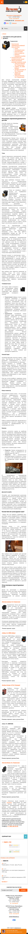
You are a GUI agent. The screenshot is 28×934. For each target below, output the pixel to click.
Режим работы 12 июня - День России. (12, 865)
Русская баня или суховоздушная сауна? (17, 58)
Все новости (4, 881)
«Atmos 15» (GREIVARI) (17, 73)
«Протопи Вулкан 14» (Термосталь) (19, 76)
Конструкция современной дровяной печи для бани (18, 45)
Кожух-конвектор (19, 53)
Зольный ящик (18, 51)
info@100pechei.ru (14, 916)
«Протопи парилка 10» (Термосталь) (19, 64)
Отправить (23, 890)
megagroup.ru (17, 927)
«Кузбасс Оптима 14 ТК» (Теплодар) (20, 70)
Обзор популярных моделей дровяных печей (18, 61)
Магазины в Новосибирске (14, 15)
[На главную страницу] (13, 9)
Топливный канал (19, 50)
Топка (16, 48)
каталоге (9, 802)
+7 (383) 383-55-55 (12, 826)
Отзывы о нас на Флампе (8, 857)
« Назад (4, 33)
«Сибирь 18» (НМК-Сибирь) (8, 633)
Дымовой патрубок (19, 56)
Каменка (16, 54)
